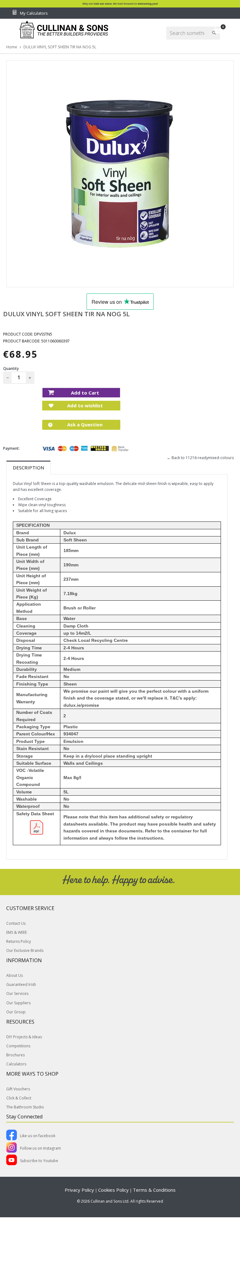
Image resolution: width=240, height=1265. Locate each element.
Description (28, 467)
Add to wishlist (84, 405)
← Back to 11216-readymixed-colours (200, 457)
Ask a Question (84, 424)
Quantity (11, 368)
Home (11, 47)
